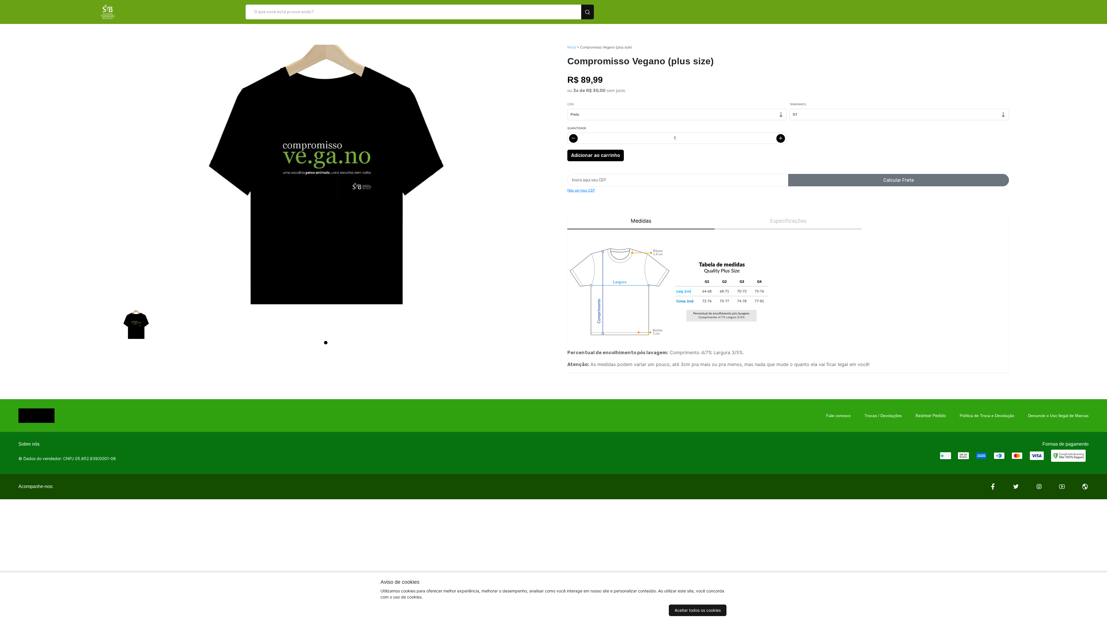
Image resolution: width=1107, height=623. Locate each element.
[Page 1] (325, 342)
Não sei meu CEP (581, 190)
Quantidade (576, 128)
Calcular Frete (898, 180)
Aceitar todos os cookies (698, 610)
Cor (570, 104)
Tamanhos (798, 104)
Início (571, 47)
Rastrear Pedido (931, 415)
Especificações (788, 221)
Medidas (641, 221)
